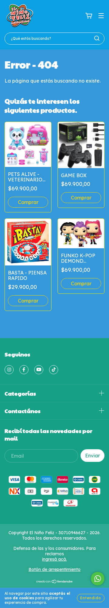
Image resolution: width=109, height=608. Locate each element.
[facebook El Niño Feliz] (23, 369)
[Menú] (101, 16)
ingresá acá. (54, 559)
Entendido (90, 598)
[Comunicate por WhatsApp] (97, 578)
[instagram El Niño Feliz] (9, 369)
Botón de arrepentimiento (54, 569)
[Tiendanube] (55, 582)
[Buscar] (97, 38)
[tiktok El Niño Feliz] (53, 369)
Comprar (81, 283)
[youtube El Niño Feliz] (38, 369)
